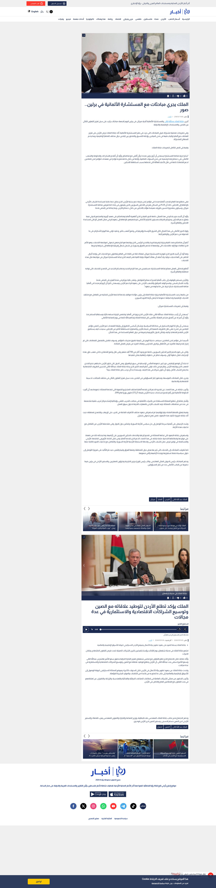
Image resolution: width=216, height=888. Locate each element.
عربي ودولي (128, 19)
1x (92, 629)
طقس (138, 19)
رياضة (110, 19)
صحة (156, 19)
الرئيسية (186, 19)
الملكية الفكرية (107, 818)
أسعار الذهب (174, 19)
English (34, 11)
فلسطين (148, 19)
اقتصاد (118, 19)
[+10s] (185, 629)
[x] (83, 806)
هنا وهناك (101, 19)
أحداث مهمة (78, 19)
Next (85, 508)
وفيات (61, 19)
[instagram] (93, 806)
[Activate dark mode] (49, 12)
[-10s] (179, 629)
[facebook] (73, 806)
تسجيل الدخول (56, 3)
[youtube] (113, 806)
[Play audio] (86, 629)
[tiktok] (133, 806)
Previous (89, 508)
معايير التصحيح (93, 818)
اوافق (39, 881)
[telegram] (123, 806)
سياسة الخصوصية (158, 883)
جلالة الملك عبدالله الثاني (174, 121)
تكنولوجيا (90, 19)
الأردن (163, 19)
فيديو (68, 19)
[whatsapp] (103, 806)
